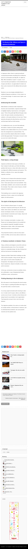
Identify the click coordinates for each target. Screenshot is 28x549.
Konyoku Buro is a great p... (9, 484)
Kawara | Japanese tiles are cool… (17, 386)
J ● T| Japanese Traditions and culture (6, 3)
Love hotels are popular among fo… (18, 378)
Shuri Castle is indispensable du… (17, 355)
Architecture (6, 47)
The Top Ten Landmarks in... (9, 477)
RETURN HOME (5, 403)
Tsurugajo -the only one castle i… (17, 371)
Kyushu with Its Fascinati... (9, 459)
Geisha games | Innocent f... (9, 470)
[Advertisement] (14, 21)
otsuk (11, 47)
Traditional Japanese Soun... (9, 488)
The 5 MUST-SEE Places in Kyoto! (17, 363)
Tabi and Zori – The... (8, 491)
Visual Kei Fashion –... (8, 463)
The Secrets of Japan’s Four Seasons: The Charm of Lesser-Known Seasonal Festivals (14, 395)
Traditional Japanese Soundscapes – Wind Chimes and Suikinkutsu (15, 399)
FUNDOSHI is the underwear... (10, 466)
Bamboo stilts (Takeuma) (9, 481)
